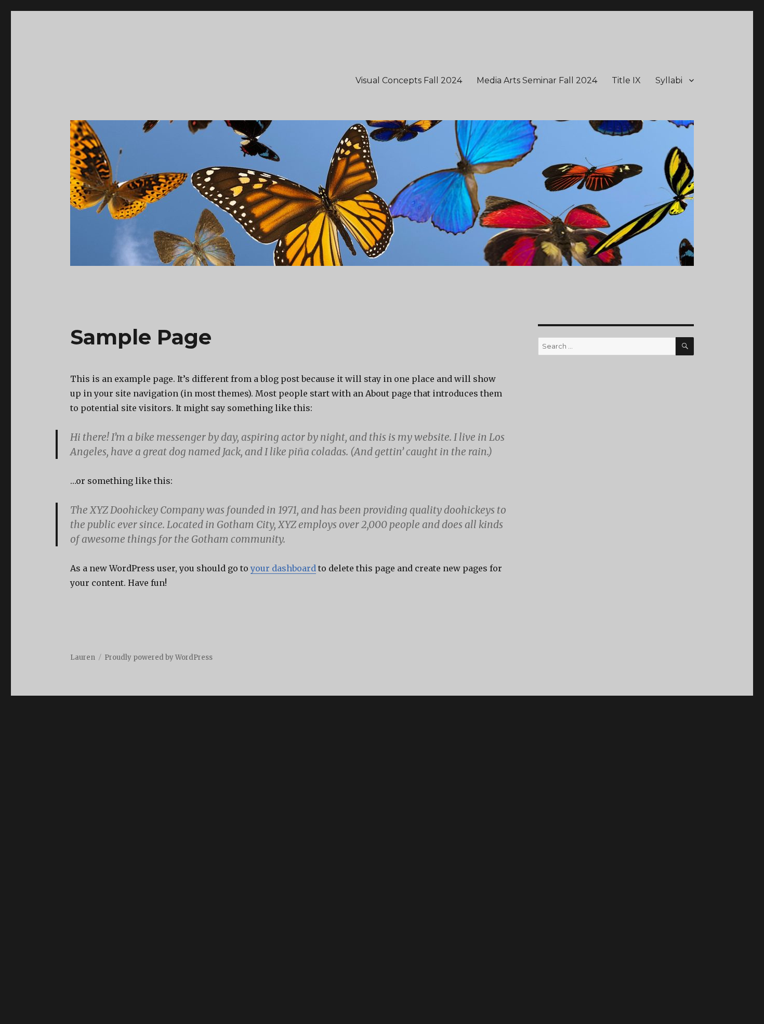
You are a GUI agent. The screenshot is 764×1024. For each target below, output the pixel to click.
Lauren (82, 657)
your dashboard (283, 568)
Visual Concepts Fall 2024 (408, 80)
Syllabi (668, 80)
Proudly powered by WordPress (158, 657)
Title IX (626, 80)
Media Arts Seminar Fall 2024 (537, 80)
